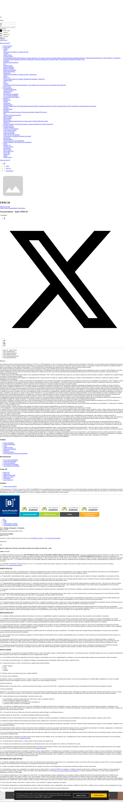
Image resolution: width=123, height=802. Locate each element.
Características (9, 171)
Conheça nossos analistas (10, 486)
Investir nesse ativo (5, 206)
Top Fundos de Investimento (10, 464)
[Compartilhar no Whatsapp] (4, 341)
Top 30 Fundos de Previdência (11, 466)
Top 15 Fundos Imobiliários (10, 460)
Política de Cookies (8, 477)
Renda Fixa (6, 450)
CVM (4, 522)
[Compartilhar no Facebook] (4, 219)
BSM (4, 520)
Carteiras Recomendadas (9, 461)
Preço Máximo (7, 357)
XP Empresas (6, 478)
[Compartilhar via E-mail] (4, 345)
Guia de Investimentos (9, 444)
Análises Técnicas (8, 447)
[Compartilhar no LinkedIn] (4, 343)
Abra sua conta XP (5, 43)
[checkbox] (61, 31)
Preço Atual (6, 351)
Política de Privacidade (9, 475)
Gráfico (2, 208)
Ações (7, 166)
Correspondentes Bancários (10, 525)
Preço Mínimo (7, 354)
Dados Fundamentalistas (10, 208)
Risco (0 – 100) (7, 350)
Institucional (6, 474)
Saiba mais (47, 797)
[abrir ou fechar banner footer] (0, 791)
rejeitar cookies (81, 795)
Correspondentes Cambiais (10, 523)
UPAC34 (8, 168)
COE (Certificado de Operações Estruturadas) (15, 453)
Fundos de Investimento (9, 449)
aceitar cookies (98, 795)
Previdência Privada (8, 452)
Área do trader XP (8, 480)
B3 (4, 519)
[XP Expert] (61, 15)
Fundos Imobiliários (8, 443)
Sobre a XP (6, 472)
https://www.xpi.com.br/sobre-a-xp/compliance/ (65, 770)
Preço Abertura (7, 353)
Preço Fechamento (8, 356)
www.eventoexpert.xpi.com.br (14, 565)
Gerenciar (37, 797)
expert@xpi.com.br (25, 738)
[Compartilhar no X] (63, 338)
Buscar (2, 38)
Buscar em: (3, 29)
